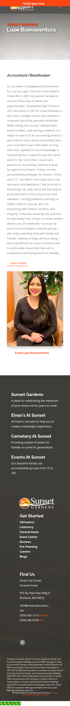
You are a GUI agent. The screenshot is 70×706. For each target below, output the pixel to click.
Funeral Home (29, 532)
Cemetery (26, 527)
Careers (25, 551)
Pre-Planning (28, 546)
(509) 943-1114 (33, 3)
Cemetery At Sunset (31, 436)
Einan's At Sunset (28, 415)
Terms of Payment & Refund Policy (40, 693)
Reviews (25, 542)
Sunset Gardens (27, 394)
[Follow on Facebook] (22, 642)
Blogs (23, 556)
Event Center (29, 537)
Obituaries (27, 522)
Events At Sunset (28, 457)
